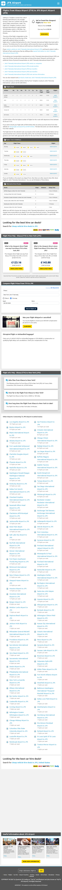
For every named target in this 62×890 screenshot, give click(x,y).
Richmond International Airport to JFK (17, 569)
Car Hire (16, 874)
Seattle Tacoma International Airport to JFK (47, 467)
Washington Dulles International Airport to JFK (47, 577)
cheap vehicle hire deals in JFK (25, 226)
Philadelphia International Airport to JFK (18, 674)
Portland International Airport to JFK (45, 564)
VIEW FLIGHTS (53, 146)
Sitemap (31, 876)
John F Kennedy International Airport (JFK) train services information (24, 74)
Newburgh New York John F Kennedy (13, 203)
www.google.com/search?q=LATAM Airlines (21, 126)
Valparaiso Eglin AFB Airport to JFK (44, 663)
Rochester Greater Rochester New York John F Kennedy (17, 197)
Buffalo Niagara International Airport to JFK (47, 459)
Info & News (44, 874)
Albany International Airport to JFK (16, 690)
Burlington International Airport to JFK (46, 585)
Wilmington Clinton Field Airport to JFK (46, 618)
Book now (44, 34)
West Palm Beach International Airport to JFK (19, 529)
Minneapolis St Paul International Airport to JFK (47, 556)
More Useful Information (31, 861)
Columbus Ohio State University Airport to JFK (18, 730)
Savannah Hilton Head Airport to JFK (17, 507)
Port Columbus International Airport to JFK (47, 534)
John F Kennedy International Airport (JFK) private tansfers (21, 66)
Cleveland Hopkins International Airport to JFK (19, 499)
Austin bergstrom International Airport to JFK (47, 475)
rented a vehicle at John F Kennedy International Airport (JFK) (24, 49)
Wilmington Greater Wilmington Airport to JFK (19, 714)
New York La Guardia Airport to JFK (17, 682)
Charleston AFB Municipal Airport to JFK (18, 515)
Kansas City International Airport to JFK (46, 626)
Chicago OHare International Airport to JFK (47, 440)
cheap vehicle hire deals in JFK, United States (31, 762)
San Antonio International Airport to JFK (18, 647)
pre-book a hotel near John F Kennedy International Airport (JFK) (37, 77)
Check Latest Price (16, 268)
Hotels (37, 874)
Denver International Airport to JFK (16, 553)
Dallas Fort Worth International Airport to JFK (19, 491)
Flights (10, 874)
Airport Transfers (24, 874)
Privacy (58, 874)
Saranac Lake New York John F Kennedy (14, 200)
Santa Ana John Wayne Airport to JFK (45, 593)
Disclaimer (51, 874)
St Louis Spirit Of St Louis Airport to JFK (46, 739)
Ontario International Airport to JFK (44, 634)
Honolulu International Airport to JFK (17, 596)
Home (5, 874)
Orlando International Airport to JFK (45, 432)
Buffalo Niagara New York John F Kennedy (14, 190)
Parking (32, 874)
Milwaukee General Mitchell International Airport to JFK (19, 634)
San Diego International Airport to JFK (45, 488)
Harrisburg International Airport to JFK (46, 717)
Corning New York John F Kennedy (12, 194)
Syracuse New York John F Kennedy (13, 207)
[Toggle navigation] (58, 3)
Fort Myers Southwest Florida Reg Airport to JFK (19, 561)
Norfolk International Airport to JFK (17, 545)
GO (41, 871)
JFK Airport (19, 3)
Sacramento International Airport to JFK (18, 661)
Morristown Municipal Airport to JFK (45, 725)
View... (5, 856)
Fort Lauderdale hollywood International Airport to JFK (19, 448)
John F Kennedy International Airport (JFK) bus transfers (20, 69)
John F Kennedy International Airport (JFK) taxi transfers (20, 71)
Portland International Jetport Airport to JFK (45, 548)
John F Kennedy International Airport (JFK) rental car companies (23, 63)
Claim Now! (27, 326)
